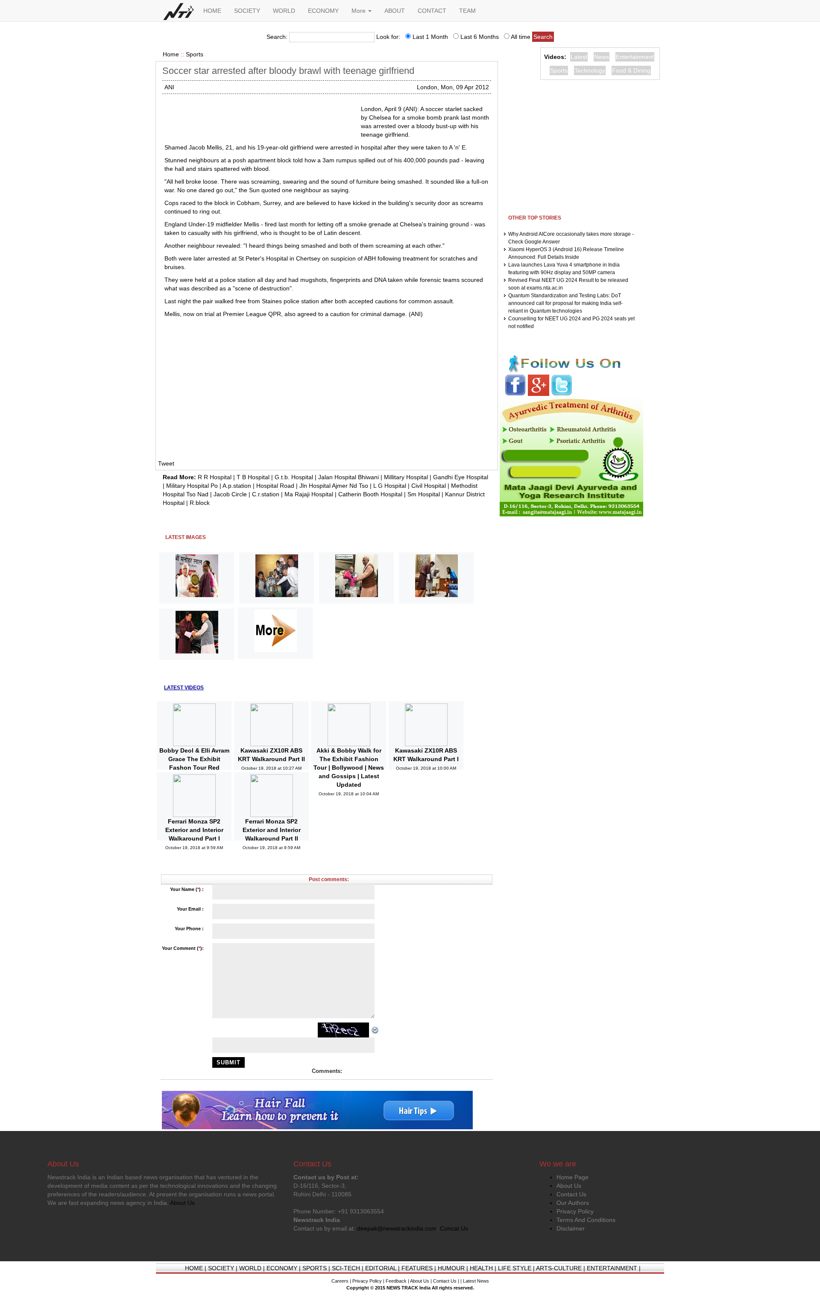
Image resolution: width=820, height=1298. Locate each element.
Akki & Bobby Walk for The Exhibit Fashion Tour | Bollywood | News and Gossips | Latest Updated (348, 767)
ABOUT (394, 10)
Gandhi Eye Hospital (460, 477)
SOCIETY (247, 10)
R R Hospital (214, 477)
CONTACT (432, 10)
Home (171, 54)
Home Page (572, 1177)
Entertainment (635, 56)
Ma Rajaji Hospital (308, 494)
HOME (212, 10)
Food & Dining (631, 70)
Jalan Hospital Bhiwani (348, 477)
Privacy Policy (575, 1211)
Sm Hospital (423, 494)
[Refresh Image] (375, 1029)
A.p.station (237, 485)
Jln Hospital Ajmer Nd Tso (333, 485)
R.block (200, 502)
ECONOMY (323, 10)
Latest (579, 56)
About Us (568, 1185)
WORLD (284, 10)
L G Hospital (389, 485)
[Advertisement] (259, 115)
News (601, 56)
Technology (589, 70)
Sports (194, 54)
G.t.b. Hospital (294, 477)
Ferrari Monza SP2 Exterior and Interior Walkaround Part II (272, 830)
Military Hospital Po (192, 485)
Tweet (166, 463)
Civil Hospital (428, 485)
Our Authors (572, 1202)
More (359, 10)
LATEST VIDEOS (184, 688)
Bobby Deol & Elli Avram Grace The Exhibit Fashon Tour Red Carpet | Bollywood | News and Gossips (194, 767)
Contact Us (571, 1194)
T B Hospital (253, 477)
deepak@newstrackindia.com (396, 1228)
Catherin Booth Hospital (370, 494)
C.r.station (265, 494)
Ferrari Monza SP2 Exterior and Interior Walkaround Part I (194, 830)
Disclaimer (570, 1228)
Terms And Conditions (585, 1219)
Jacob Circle (230, 494)
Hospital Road (275, 485)
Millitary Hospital (406, 477)
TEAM (467, 10)
